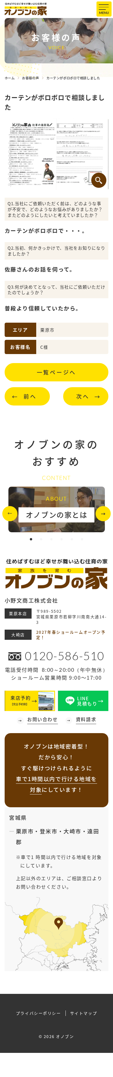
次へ (83, 396)
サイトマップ (83, 1013)
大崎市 (72, 831)
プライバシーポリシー (38, 1013)
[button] (9, 513)
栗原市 (25, 831)
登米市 (49, 831)
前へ (30, 396)
